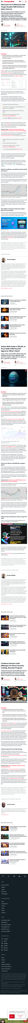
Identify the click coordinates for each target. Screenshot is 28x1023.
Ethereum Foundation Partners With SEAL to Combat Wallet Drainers (17, 301)
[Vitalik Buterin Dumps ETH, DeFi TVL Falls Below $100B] (5, 335)
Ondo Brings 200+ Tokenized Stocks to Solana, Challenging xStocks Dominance (17, 642)
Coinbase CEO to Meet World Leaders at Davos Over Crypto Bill (17, 860)
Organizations (4, 903)
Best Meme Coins (5, 929)
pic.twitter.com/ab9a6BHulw (9, 146)
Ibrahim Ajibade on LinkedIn (6, 288)
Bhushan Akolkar (14, 311)
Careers (3, 962)
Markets (3, 887)
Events (2, 908)
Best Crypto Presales (6, 924)
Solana (2, 407)
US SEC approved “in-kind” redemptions (15, 419)
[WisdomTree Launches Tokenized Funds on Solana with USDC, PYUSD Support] (5, 627)
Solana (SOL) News (5, 570)
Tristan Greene (13, 628)
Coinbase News (4, 799)
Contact (3, 960)
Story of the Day (5, 885)
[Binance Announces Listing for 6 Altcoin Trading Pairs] (5, 635)
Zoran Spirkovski (14, 644)
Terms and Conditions (6, 966)
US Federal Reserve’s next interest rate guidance (10, 411)
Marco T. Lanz (20, 25)
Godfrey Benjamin (14, 327)
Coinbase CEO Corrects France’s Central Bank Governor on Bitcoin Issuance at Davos (18, 852)
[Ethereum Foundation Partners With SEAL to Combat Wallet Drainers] (5, 302)
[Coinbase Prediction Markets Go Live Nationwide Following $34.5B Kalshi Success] (5, 837)
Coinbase (14, 723)
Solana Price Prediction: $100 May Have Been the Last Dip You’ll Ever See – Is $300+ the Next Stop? (17, 617)
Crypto (2, 889)
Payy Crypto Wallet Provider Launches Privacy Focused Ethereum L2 (17, 325)
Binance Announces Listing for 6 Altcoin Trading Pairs (17, 634)
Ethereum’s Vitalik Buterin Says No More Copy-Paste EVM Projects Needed (17, 317)
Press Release (4, 893)
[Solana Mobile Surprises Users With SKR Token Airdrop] (5, 652)
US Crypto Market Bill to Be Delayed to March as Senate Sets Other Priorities (17, 844)
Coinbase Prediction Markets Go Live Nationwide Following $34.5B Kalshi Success (18, 835)
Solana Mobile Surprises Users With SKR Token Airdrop (17, 650)
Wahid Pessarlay (14, 336)
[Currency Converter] (26, 2)
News (9, 254)
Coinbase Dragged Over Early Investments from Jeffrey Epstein (17, 827)
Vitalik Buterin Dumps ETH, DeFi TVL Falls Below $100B (17, 334)
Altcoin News (12, 570)
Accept (11, 1016)
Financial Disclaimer (5, 968)
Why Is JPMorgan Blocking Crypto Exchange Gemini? (13, 766)
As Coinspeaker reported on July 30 (15, 778)
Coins (2, 901)
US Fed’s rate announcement (7, 73)
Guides (3, 910)
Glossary (3, 912)
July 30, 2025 (19, 118)
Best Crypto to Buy (5, 920)
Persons (3, 906)
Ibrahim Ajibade (7, 25)
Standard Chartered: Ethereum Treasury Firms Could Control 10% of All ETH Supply (13, 130)
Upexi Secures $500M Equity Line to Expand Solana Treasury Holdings (13, 480)
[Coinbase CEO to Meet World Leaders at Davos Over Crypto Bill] (5, 862)
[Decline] (25, 1010)
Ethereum (3, 70)
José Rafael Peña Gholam (15, 837)
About (2, 957)
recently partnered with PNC (14, 769)
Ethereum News (4, 254)
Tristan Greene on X (5, 814)
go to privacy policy (20, 1016)
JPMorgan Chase (6, 724)
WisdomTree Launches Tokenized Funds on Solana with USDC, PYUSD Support (17, 626)
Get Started (25, 1021)
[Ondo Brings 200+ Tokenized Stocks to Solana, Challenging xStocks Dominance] (5, 644)
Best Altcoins (4, 922)
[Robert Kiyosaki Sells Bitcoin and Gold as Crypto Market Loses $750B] (5, 310)
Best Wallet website (9, 237)
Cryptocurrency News (13, 799)
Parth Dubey (13, 620)
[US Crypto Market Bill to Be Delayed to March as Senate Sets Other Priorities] (5, 845)
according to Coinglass (18, 76)
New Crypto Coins (5, 926)
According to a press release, (6, 731)
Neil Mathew (13, 303)
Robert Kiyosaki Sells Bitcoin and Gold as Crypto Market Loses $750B (17, 309)
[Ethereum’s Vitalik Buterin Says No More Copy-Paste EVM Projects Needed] (5, 318)
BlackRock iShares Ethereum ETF (7, 135)
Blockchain (3, 891)
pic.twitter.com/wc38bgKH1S (9, 115)
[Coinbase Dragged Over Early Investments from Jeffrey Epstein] (5, 828)
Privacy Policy (4, 971)
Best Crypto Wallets (5, 931)
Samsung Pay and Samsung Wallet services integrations (12, 755)
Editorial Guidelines (5, 964)
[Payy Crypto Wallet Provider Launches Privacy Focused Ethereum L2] (5, 327)
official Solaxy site (8, 553)
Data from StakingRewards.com (9, 446)
